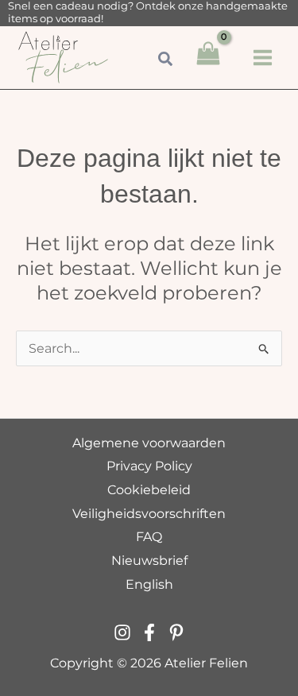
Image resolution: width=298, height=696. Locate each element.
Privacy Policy (149, 466)
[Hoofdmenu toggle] (262, 57)
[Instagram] (122, 632)
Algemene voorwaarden (149, 442)
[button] (166, 61)
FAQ (149, 536)
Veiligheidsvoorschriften (149, 513)
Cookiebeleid (149, 489)
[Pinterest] (176, 632)
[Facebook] (149, 632)
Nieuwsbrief (149, 560)
